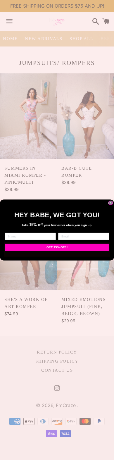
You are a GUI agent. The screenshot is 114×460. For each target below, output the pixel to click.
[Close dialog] (111, 203)
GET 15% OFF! (56, 247)
